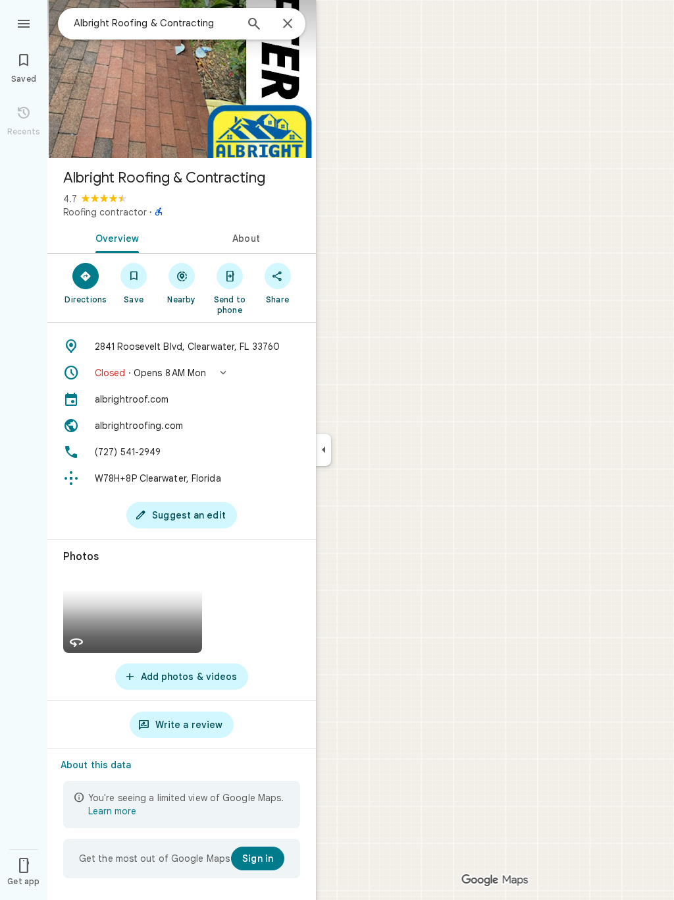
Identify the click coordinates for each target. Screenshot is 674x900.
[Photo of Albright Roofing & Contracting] (181, 79)
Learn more (112, 811)
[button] (181, 373)
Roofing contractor (105, 212)
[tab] (114, 237)
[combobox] (155, 23)
